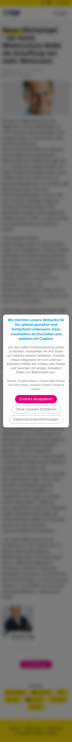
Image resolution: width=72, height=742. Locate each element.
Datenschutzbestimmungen (36, 419)
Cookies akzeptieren (36, 399)
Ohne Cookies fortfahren (36, 409)
